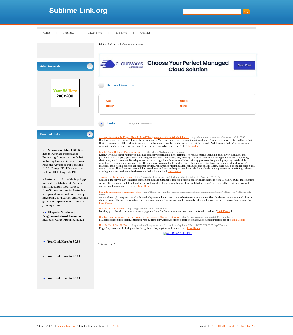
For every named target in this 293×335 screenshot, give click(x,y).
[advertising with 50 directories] (177, 233)
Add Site (68, 32)
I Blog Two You (247, 325)
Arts (108, 100)
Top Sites (121, 32)
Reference (125, 44)
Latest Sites (95, 32)
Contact (145, 32)
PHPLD (116, 325)
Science (184, 100)
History (110, 105)
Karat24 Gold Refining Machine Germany (121, 152)
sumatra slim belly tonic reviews (116, 177)
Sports (183, 105)
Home (46, 32)
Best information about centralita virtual (120, 191)
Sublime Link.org (78, 10)
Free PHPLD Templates (224, 325)
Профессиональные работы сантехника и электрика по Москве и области (139, 217)
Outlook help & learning (112, 208)
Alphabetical (146, 124)
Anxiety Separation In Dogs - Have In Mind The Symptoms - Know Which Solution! (144, 137)
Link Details (191, 146)
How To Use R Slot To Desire (114, 225)
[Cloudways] (178, 75)
